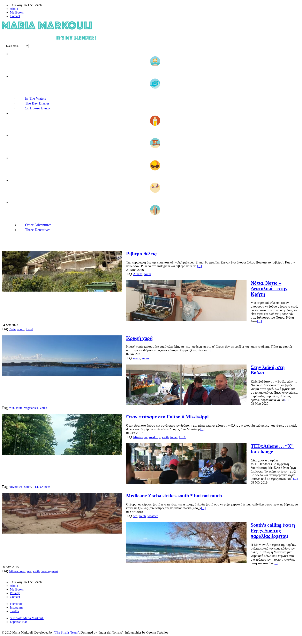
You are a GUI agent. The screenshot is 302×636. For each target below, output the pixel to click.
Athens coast (17, 571)
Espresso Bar (18, 622)
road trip (154, 437)
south (147, 274)
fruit (11, 408)
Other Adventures (38, 225)
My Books (17, 12)
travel (29, 329)
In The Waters (35, 98)
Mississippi (140, 437)
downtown (16, 486)
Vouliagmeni (49, 571)
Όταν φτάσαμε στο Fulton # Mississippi (167, 416)
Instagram (16, 607)
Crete (12, 329)
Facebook (16, 603)
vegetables (31, 408)
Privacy (15, 593)
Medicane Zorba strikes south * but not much (174, 495)
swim (145, 358)
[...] (199, 266)
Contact (15, 16)
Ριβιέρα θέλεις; (142, 253)
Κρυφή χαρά (139, 338)
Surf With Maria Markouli (27, 618)
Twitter (14, 611)
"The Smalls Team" (66, 632)
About (14, 8)
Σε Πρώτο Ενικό (37, 108)
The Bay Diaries (37, 103)
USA (182, 437)
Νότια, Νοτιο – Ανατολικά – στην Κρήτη (269, 288)
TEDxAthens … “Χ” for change (272, 448)
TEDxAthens (41, 486)
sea (135, 516)
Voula (43, 408)
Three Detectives (37, 230)
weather (153, 516)
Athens (137, 274)
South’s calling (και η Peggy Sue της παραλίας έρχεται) (273, 530)
